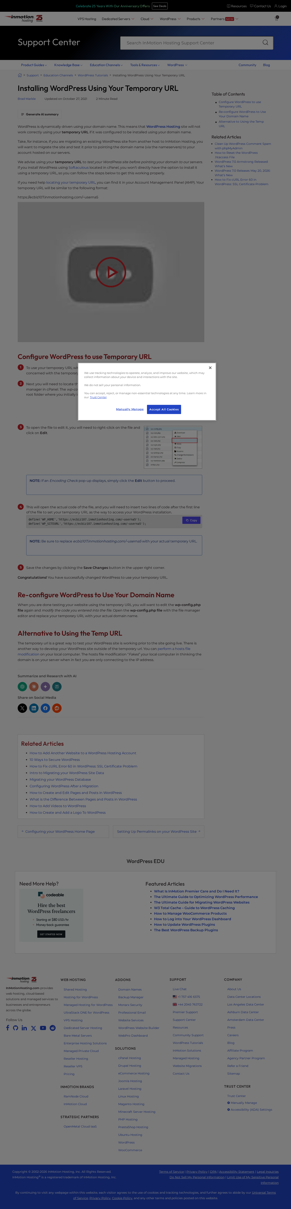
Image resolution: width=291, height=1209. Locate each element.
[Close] (210, 367)
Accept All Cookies (164, 409)
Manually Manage (130, 409)
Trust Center (98, 397)
